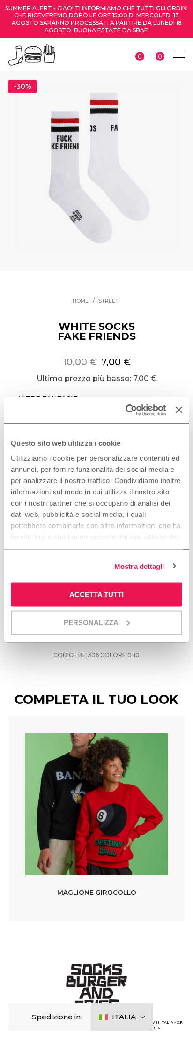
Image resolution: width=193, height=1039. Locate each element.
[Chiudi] (23, 1017)
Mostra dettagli (139, 566)
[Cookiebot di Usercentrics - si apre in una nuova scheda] (126, 410)
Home (81, 301)
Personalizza (91, 622)
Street (108, 301)
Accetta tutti (96, 594)
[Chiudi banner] (179, 410)
